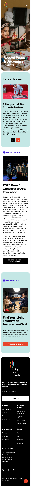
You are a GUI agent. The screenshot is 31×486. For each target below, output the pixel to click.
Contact (4, 412)
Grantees (5, 436)
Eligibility (19, 417)
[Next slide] (18, 140)
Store (4, 416)
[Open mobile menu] (26, 5)
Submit (15, 398)
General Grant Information (21, 412)
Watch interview (14, 344)
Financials (20, 443)
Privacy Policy (6, 481)
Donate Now (6, 419)
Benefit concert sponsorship (14, 261)
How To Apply (21, 420)
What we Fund (21, 424)
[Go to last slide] (13, 140)
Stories (4, 433)
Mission (19, 433)
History (19, 436)
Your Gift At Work (7, 440)
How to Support (7, 409)
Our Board (20, 440)
